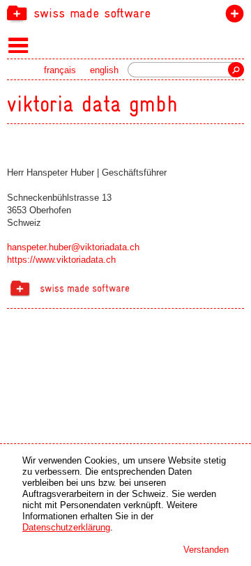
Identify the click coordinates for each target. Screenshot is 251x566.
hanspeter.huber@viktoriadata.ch (73, 247)
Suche (236, 69)
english (104, 70)
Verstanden (206, 549)
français (60, 70)
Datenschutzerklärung (66, 527)
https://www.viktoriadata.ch (61, 259)
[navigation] (125, 12)
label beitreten (232, 16)
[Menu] (18, 45)
